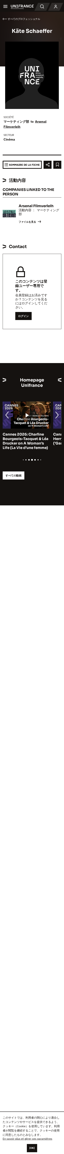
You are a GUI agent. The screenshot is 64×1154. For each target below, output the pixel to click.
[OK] (32, 1148)
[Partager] (48, 165)
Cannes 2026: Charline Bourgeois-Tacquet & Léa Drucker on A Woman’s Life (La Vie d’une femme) (25, 441)
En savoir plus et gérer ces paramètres (27, 1138)
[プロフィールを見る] (55, 7)
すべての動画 (14, 475)
